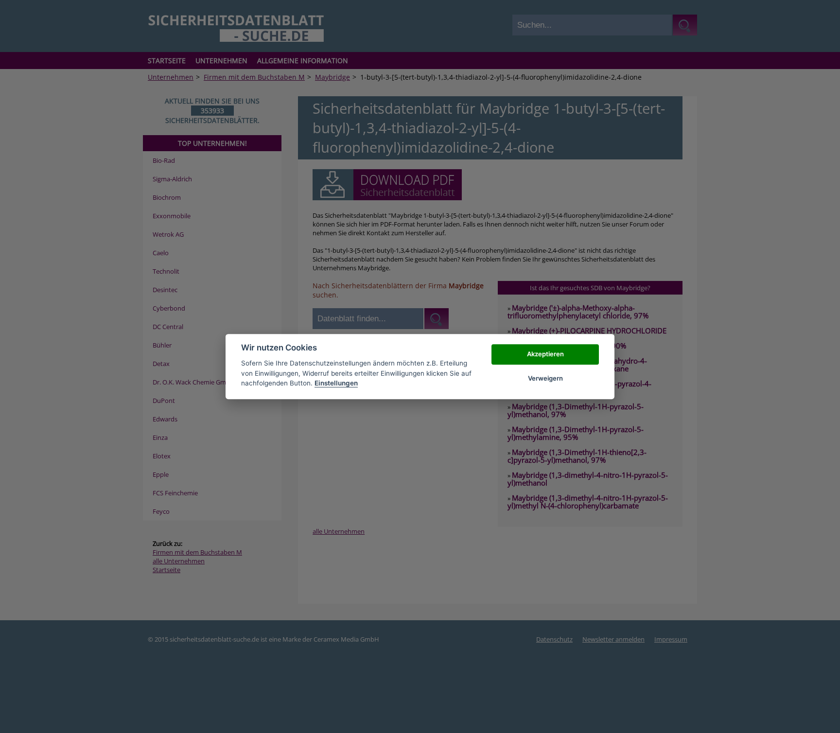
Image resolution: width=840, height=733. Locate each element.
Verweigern (545, 378)
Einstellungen (336, 383)
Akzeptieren (545, 354)
